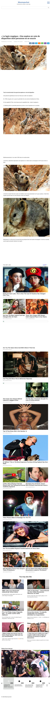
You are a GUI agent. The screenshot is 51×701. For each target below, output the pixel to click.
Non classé (20, 41)
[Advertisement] (25, 21)
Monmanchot (23, 2)
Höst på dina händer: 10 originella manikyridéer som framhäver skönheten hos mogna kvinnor (36, 613)
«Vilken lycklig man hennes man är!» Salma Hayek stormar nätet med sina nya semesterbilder (12, 635)
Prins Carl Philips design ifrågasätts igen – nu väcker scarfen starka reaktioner (12, 613)
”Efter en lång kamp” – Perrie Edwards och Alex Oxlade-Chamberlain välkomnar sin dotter (38, 592)
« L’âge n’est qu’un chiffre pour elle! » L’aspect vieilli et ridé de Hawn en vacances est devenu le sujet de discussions (37, 636)
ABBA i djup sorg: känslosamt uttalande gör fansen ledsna (10, 591)
